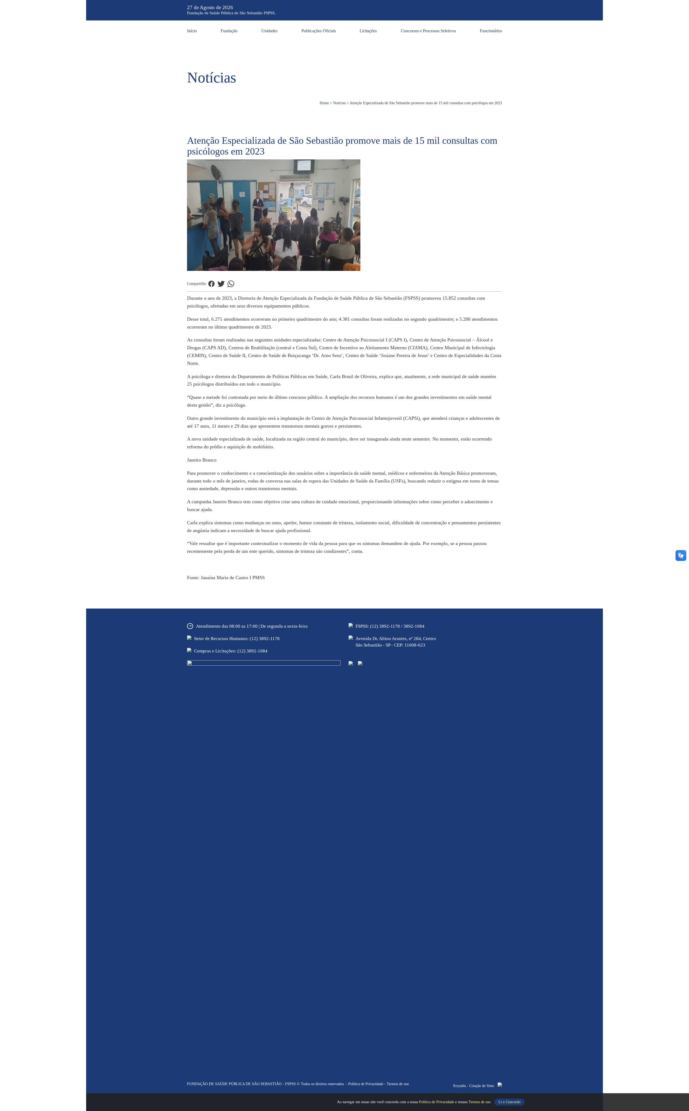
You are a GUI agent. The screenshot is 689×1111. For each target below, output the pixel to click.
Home (324, 103)
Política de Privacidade (437, 1102)
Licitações (368, 31)
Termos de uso (480, 1102)
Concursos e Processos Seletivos (428, 31)
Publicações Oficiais (318, 31)
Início (192, 31)
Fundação (229, 31)
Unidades (269, 31)
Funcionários (491, 31)
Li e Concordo (509, 1102)
